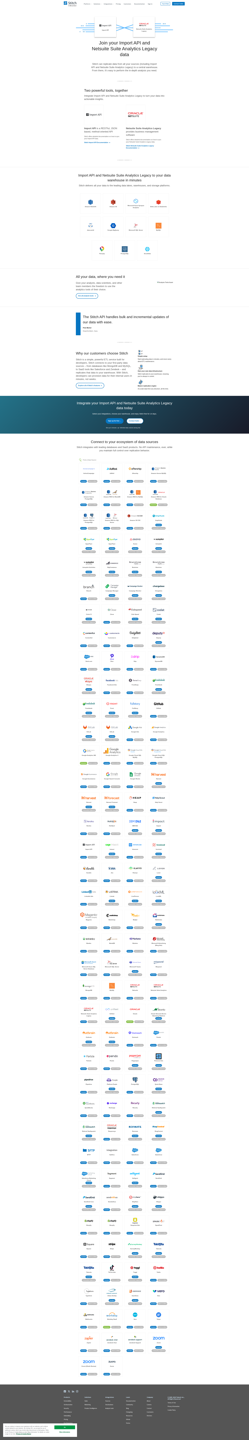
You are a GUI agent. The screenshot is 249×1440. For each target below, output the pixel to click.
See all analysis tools (86, 296)
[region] (40, 1430)
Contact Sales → (135, 421)
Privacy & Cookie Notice (23, 1434)
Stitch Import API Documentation (96, 142)
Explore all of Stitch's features (89, 385)
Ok (65, 1427)
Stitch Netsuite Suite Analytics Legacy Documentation (140, 147)
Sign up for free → (114, 421)
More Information (64, 1432)
